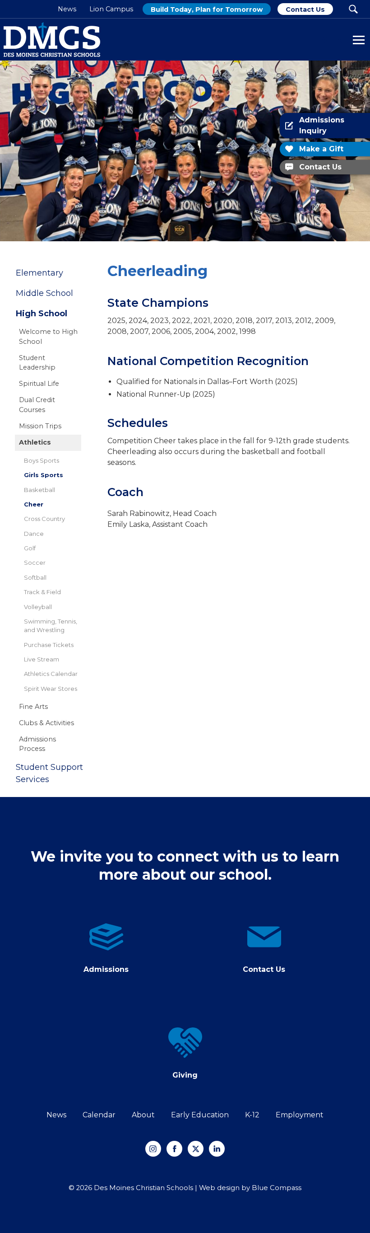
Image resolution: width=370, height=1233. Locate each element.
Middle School (44, 293)
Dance (34, 533)
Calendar (99, 1115)
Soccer (35, 562)
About (143, 1115)
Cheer (33, 504)
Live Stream (41, 659)
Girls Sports (43, 474)
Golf (30, 548)
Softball (35, 577)
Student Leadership (37, 363)
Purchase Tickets (49, 644)
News (56, 1115)
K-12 (252, 1115)
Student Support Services (49, 773)
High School (41, 314)
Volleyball (38, 606)
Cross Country (44, 518)
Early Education (200, 1115)
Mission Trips (40, 426)
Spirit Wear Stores (50, 688)
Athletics (35, 442)
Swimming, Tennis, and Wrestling (50, 625)
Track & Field (42, 591)
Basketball (39, 489)
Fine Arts (33, 707)
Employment (300, 1115)
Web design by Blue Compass (250, 1188)
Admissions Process (37, 744)
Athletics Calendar (51, 673)
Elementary (39, 273)
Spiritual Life (39, 384)
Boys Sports (41, 460)
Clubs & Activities (46, 723)
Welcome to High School (48, 337)
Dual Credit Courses (37, 405)
